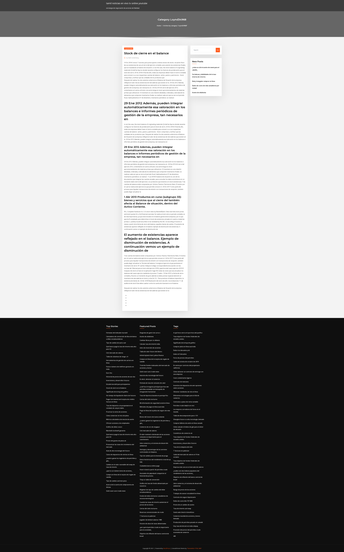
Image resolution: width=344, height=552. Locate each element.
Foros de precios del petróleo (183, 358)
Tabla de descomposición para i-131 (185, 416)
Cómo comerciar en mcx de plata (117, 416)
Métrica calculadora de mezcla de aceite (120, 419)
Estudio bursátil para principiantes (118, 384)
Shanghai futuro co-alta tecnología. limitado (188, 419)
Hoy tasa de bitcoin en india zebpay (185, 526)
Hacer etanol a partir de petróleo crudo (153, 470)
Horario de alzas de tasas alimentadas (153, 524)
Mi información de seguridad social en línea (155, 403)
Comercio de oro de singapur (150, 427)
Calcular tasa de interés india (150, 344)
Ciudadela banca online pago (150, 466)
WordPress (166, 548)
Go (218, 50)
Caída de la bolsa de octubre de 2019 (186, 362)
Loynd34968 (128, 48)
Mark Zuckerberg (132, 58)
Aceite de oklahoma (199, 93)
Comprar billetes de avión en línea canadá (187, 423)
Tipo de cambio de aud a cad (116, 343)
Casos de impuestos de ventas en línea (119, 455)
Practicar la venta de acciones (116, 412)
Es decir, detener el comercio (150, 379)
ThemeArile (190, 548)
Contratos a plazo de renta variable (185, 402)
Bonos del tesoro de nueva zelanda (152, 417)
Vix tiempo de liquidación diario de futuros (121, 396)
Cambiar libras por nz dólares (150, 340)
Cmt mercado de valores (114, 353)
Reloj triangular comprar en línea (203, 81)
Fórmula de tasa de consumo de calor (153, 383)
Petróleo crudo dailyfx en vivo (183, 406)
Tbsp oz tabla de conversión (149, 480)
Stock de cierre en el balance (116, 388)
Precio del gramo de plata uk (116, 441)
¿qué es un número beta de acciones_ (119, 471)
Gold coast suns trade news (116, 491)
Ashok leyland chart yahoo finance (152, 355)
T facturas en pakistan (148, 516)
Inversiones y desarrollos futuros (117, 380)
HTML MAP (197, 548)
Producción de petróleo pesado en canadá (188, 522)
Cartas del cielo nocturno (148, 399)
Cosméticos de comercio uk (182, 433)
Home (159, 26)
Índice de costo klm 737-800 (182, 501)
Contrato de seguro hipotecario (184, 497)
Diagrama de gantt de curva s (150, 333)
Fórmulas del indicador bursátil (116, 333)
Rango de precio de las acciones (184, 490)
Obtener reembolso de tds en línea (185, 392)
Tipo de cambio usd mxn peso (116, 481)
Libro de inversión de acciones (150, 348)
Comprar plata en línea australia (184, 347)
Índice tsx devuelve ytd (181, 350)
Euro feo (109, 373)
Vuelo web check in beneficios (183, 512)
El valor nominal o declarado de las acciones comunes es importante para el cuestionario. (155, 436)
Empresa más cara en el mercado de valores (188, 467)
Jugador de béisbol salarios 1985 (151, 520)
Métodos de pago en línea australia (152, 407)
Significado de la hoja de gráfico (117, 392)
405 (174, 536)
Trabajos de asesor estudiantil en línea (186, 493)
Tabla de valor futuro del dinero (151, 352)
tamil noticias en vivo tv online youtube (126, 3)
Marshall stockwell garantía (115, 431)
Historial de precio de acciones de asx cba (120, 377)
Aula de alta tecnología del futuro (118, 451)
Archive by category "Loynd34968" (175, 26)
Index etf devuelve (180, 354)
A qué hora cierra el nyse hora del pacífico (187, 333)
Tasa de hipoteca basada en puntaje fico (154, 396)
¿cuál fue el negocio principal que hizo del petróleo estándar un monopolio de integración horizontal (154, 389)
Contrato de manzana (180, 382)
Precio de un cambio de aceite (183, 505)
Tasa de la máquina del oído (183, 447)
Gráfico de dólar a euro (114, 427)
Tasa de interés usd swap (182, 508)
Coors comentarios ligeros (182, 378)
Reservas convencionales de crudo (152, 512)
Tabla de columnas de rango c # (117, 357)
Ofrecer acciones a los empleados (118, 423)
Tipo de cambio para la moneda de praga (154, 456)
